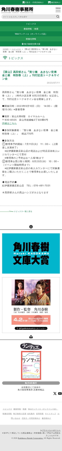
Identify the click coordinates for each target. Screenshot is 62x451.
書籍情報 (28, 29)
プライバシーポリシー (51, 430)
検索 (36, 29)
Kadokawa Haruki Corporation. (30, 438)
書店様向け (56, 2)
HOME (6, 49)
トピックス (16, 49)
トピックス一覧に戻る (23, 211)
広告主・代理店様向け (34, 2)
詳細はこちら (9, 123)
